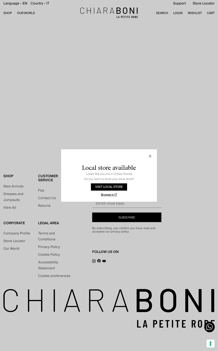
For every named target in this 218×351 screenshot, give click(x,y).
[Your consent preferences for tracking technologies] (211, 344)
